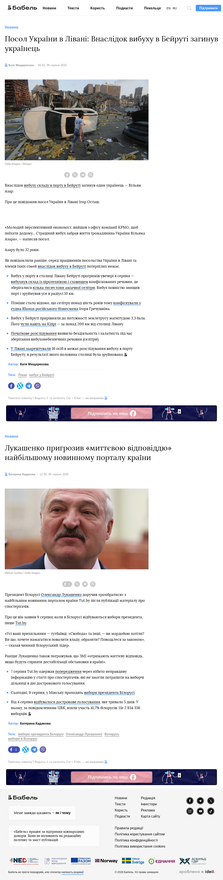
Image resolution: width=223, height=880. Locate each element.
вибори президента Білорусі (109, 693)
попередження (68, 671)
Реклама (148, 810)
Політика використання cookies (140, 846)
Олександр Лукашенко (61, 595)
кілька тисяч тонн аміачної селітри (64, 288)
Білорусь (112, 734)
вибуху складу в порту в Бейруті (52, 185)
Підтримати (208, 8)
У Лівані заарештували (31, 349)
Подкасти (124, 8)
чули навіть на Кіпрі (38, 324)
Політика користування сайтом (140, 834)
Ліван (22, 375)
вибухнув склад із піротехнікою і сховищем (49, 282)
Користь (97, 8)
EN (169, 8)
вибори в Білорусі (22, 738)
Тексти (73, 8)
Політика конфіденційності (136, 840)
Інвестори (149, 804)
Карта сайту (150, 816)
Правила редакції (129, 828)
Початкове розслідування (34, 333)
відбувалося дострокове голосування (67, 702)
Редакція (148, 798)
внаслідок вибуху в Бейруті (62, 266)
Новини (49, 8)
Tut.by (20, 623)
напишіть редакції (72, 872)
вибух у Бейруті (41, 375)
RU (175, 8)
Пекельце (152, 8)
